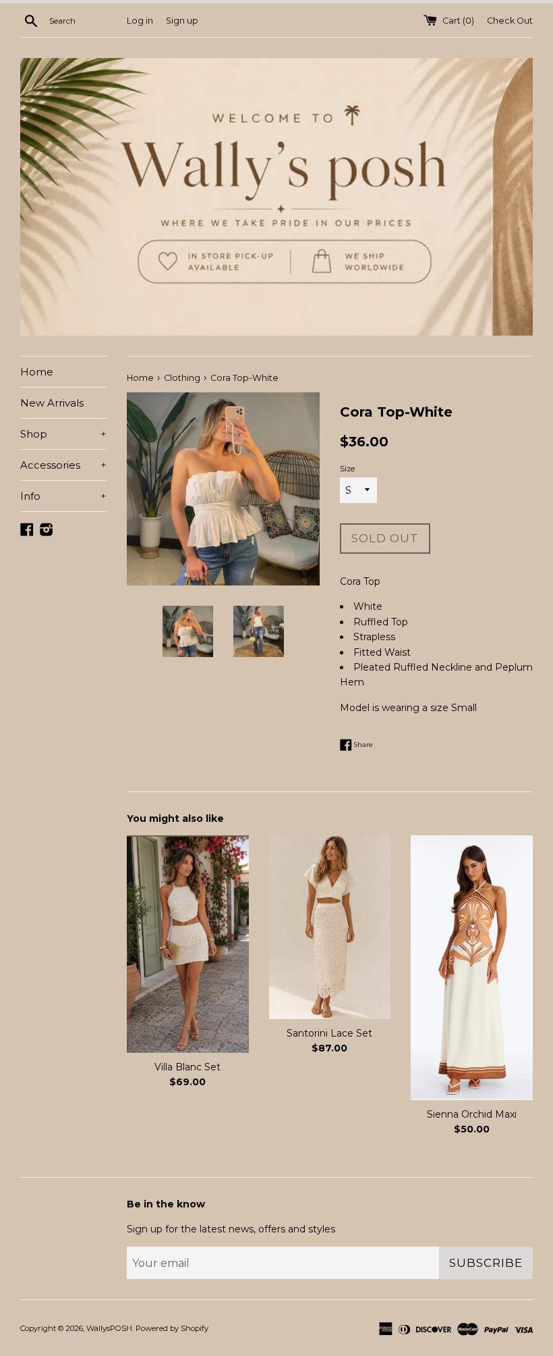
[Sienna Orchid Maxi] (472, 967)
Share (362, 744)
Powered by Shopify (172, 1328)
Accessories (63, 465)
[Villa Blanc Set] (188, 944)
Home (36, 371)
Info (63, 496)
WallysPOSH (109, 1328)
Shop (63, 433)
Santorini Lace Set (329, 1033)
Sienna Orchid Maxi (472, 1114)
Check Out (510, 21)
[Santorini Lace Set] (330, 927)
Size (347, 468)
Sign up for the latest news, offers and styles (231, 1229)
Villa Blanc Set (187, 1067)
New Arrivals (52, 402)
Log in (140, 21)
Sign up (182, 21)
